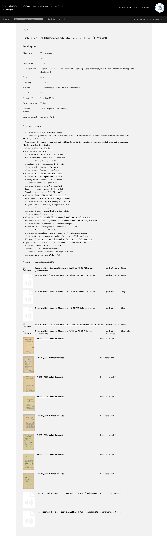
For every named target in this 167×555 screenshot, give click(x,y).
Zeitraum (39, 254)
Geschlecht (47, 182)
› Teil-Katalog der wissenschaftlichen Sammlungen (43, 6)
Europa (59, 176)
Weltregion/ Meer (47, 176)
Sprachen (39, 235)
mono (58, 245)
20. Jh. (51, 254)
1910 (58, 254)
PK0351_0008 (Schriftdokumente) (50, 474)
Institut (78, 135)
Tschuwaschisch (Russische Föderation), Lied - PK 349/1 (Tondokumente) (65, 275)
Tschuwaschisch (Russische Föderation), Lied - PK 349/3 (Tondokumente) (65, 308)
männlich (57, 182)
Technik (38, 245)
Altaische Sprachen (52, 235)
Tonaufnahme (49, 245)
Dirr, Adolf (58, 185)
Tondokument (57, 217)
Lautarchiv (28, 29)
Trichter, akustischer (64, 251)
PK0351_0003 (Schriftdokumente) (50, 377)
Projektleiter (64, 210)
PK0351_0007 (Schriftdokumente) (50, 454)
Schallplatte (69, 223)
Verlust (54, 229)
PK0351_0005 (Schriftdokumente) (50, 416)
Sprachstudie (85, 217)
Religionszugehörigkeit (51, 201)
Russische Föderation (54, 154)
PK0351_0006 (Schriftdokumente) (50, 435)
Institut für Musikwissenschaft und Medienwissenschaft (105, 135)
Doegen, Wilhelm (61, 195)
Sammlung (39, 213)
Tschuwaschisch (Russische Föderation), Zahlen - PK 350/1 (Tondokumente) (68, 512)
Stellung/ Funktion (50, 210)
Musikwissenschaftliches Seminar (36, 138)
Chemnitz (58, 160)
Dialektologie (56, 132)
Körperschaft (40, 135)
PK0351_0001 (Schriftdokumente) (50, 338)
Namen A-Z (47, 185)
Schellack (48, 148)
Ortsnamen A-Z (46, 160)
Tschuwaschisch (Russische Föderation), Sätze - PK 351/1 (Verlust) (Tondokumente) (69, 324)
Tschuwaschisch (81, 235)
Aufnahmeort (53, 166)
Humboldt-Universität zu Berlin (60, 135)
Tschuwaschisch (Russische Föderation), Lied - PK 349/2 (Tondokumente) (65, 292)
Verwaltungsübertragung (77, 232)
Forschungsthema (42, 132)
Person (38, 182)
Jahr (46, 254)
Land (42, 154)
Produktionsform (71, 217)
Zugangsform (59, 232)
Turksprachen (67, 235)
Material (38, 148)
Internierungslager (55, 173)
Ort (36, 154)
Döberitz (60, 163)
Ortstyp (43, 166)
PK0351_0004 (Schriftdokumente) (50, 396)
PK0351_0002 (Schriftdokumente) (50, 358)
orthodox (66, 201)
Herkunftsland (53, 169)
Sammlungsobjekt (42, 217)
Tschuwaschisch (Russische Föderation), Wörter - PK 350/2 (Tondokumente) (68, 493)
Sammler (46, 207)
